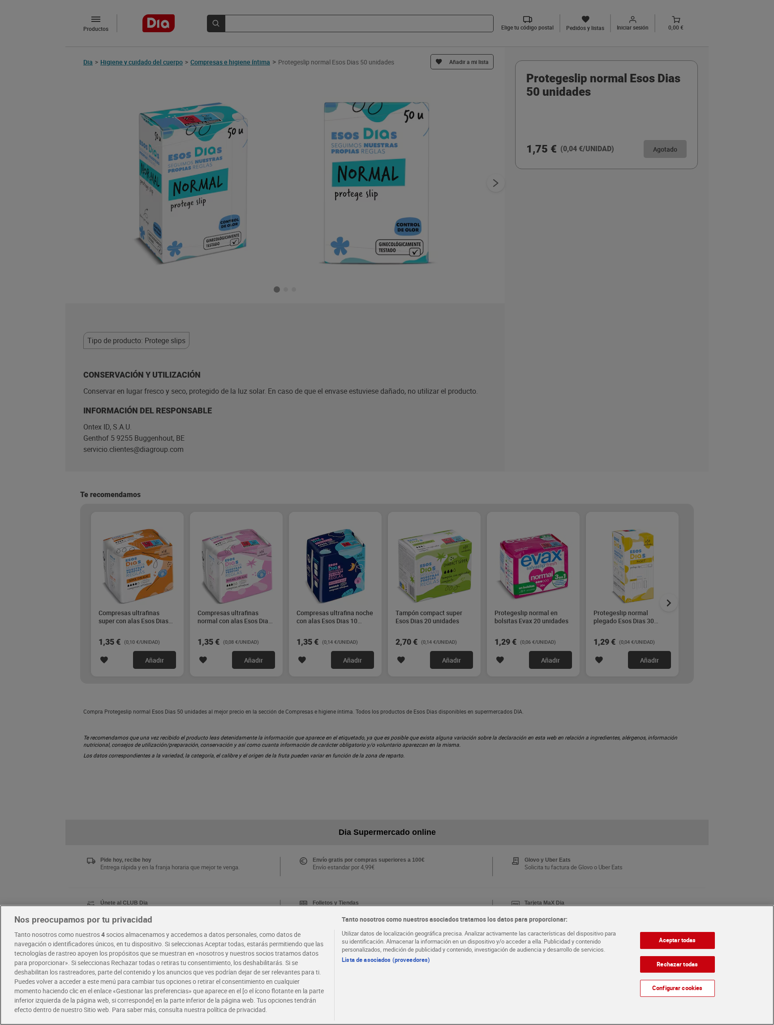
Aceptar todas (677, 940)
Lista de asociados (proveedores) (386, 960)
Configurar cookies (677, 988)
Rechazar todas (677, 964)
